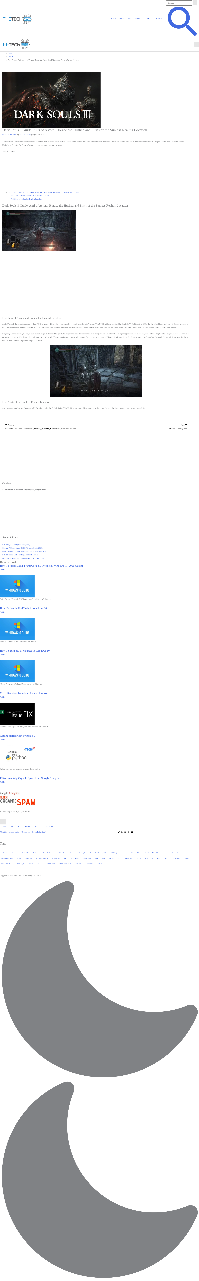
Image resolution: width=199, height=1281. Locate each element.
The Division (176, 858)
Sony (139, 858)
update (31, 864)
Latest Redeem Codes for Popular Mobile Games (20, 555)
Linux (139, 853)
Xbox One (89, 864)
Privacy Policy (14, 832)
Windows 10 (51, 864)
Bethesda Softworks (49, 853)
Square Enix (149, 858)
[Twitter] (119, 832)
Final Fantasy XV (100, 853)
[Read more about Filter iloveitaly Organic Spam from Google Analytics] (17, 799)
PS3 (96, 858)
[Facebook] (129, 832)
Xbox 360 (78, 864)
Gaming (113, 853)
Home (113, 19)
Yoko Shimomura (103, 864)
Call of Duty (62, 853)
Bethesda (36, 853)
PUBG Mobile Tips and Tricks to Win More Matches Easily (24, 551)
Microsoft (174, 853)
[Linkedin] (122, 832)
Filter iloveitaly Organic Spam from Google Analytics (30, 778)
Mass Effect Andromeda (159, 853)
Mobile (19, 858)
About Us (3, 832)
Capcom (72, 853)
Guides (147, 19)
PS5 (119, 858)
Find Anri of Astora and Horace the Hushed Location (30, 196)
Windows (40, 864)
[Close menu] (3, 822)
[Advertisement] (96, 170)
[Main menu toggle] (196, 44)
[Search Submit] (195, 3)
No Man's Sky (56, 858)
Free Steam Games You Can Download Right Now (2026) (23, 558)
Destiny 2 (82, 853)
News (121, 19)
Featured (138, 19)
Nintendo (28, 858)
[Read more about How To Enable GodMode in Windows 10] (17, 629)
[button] (151, 19)
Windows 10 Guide (65, 864)
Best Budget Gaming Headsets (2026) (16, 545)
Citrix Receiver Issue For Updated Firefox (23, 693)
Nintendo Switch (42, 858)
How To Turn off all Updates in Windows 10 (25, 650)
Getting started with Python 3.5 (17, 735)
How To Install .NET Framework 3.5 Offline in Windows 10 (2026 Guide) (41, 565)
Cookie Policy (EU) (38, 832)
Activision (4, 853)
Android (15, 853)
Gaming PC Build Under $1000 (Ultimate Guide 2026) (22, 548)
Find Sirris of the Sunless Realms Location (26, 199)
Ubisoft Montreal (6, 864)
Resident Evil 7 (128, 858)
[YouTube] (132, 832)
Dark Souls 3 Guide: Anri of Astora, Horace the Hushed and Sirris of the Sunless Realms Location (43, 192)
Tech (129, 19)
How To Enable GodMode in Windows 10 (23, 608)
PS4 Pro (111, 858)
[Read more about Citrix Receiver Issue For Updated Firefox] (17, 713)
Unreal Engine (20, 864)
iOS (132, 853)
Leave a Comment (9, 134)
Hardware (124, 853)
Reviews (159, 19)
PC (65, 858)
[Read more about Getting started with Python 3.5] (17, 756)
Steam (158, 858)
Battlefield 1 (26, 853)
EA (90, 853)
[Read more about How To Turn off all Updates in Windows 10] (17, 671)
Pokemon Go (87, 858)
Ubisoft (186, 858)
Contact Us (25, 832)
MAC (147, 853)
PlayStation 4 (75, 858)
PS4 (103, 858)
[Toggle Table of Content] (4, 189)
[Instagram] (125, 832)
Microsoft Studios (7, 858)
